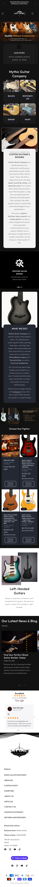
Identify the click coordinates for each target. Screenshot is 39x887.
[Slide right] (24, 685)
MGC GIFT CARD (9, 460)
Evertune (9, 791)
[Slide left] (14, 685)
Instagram (17, 392)
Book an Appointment (15, 775)
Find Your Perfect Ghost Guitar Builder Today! (16, 656)
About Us (8, 796)
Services (8, 780)
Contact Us (10, 807)
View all (4, 625)
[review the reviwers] (8, 715)
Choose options (10, 484)
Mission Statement (13, 812)
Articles (8, 801)
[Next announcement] (35, 2)
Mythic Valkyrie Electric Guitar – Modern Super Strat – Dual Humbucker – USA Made (28, 464)
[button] (2, 13)
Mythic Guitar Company (22, 883)
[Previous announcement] (4, 2)
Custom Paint (11, 785)
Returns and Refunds (15, 817)
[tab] (17, 287)
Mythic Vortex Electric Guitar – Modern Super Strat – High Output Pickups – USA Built (28, 518)
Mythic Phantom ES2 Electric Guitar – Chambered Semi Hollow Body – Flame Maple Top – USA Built (10, 519)
